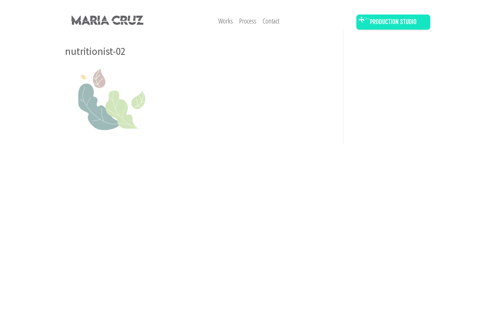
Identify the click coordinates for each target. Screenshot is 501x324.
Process (247, 22)
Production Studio (393, 22)
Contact (271, 22)
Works (225, 22)
